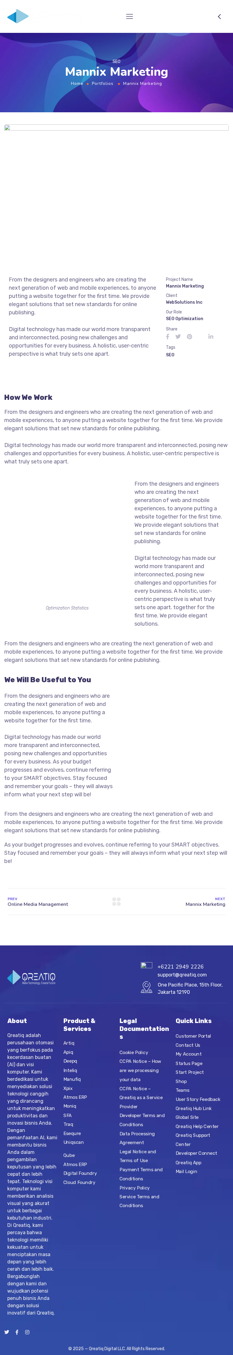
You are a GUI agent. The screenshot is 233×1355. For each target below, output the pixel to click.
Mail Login (186, 1171)
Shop (181, 1081)
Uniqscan (73, 1142)
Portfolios (102, 83)
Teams (183, 1090)
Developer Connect (196, 1153)
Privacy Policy (135, 1188)
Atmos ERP (75, 1097)
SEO (170, 355)
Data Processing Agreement (137, 1138)
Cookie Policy (134, 1052)
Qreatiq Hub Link (194, 1108)
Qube (69, 1155)
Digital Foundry (80, 1173)
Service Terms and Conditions (139, 1201)
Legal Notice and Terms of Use (138, 1156)
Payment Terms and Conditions (141, 1174)
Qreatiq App (188, 1162)
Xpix (68, 1088)
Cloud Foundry (79, 1182)
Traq (68, 1124)
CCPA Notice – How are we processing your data (140, 1070)
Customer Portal (193, 1036)
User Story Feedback (198, 1099)
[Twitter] (6, 1332)
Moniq (69, 1106)
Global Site (187, 1117)
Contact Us (188, 1045)
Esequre (72, 1133)
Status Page (189, 1063)
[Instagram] (27, 1332)
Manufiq (72, 1079)
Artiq (68, 1043)
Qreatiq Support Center (193, 1140)
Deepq (70, 1061)
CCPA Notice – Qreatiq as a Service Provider (141, 1097)
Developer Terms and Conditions (142, 1120)
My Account (189, 1054)
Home (77, 83)
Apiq (68, 1052)
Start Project (190, 1072)
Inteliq (70, 1070)
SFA (67, 1115)
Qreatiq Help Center (197, 1126)
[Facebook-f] (17, 1332)
